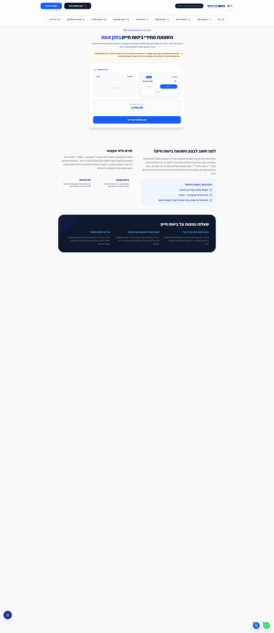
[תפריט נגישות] (7, 615)
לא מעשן (158, 92)
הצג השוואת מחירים (137, 119)
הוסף (98, 76)
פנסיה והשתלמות (74, 19)
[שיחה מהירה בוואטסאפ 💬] (267, 626)
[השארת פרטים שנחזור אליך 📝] (256, 626)
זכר (168, 86)
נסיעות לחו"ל (97, 19)
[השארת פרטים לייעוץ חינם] (256, 626)
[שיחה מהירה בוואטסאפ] (267, 626)
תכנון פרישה (202, 19)
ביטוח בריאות (181, 19)
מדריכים (53, 19)
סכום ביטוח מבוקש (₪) (136, 104)
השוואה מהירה (51, 6)
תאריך (149, 77)
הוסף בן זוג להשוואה (114, 88)
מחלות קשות (160, 19)
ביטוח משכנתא (119, 19)
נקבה (149, 86)
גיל (144, 77)
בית (219, 19)
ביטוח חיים (140, 19)
